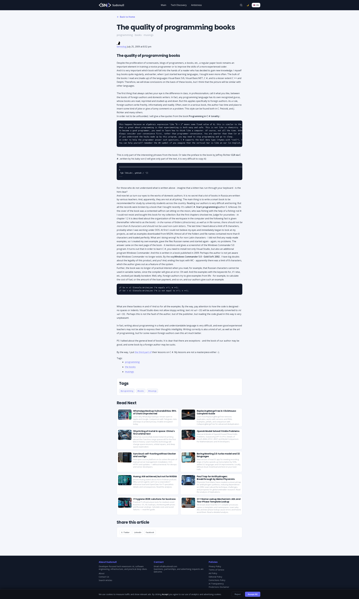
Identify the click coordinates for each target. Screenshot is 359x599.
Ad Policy (213, 573)
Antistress (196, 5)
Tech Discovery (179, 5)
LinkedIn (137, 532)
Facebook (150, 532)
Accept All (252, 594)
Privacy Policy (215, 566)
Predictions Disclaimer (219, 587)
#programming (127, 391)
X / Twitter (125, 532)
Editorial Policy (215, 576)
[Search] (241, 5)
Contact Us (104, 576)
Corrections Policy (217, 580)
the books (130, 366)
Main (163, 5)
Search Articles (105, 580)
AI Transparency (216, 583)
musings (129, 371)
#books (140, 391)
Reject (238, 594)
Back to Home (127, 16)
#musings (152, 391)
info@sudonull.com (168, 566)
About (101, 573)
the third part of (143, 352)
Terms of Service (216, 569)
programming (132, 362)
